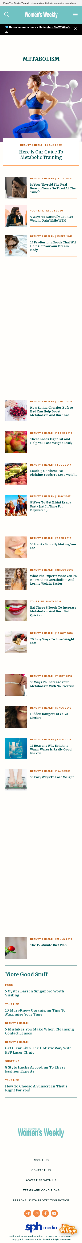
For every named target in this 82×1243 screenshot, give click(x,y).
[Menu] (75, 15)
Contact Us (41, 1170)
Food (9, 985)
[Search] (6, 15)
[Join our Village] (68, 1229)
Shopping (12, 1061)
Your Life (37, 210)
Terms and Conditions (41, 1190)
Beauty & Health (32, 145)
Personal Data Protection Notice (41, 1200)
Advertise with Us (41, 1180)
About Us (41, 1160)
